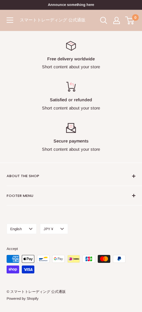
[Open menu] (10, 20)
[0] (130, 20)
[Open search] (103, 20)
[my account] (116, 20)
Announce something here (71, 5)
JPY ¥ (48, 229)
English (16, 229)
